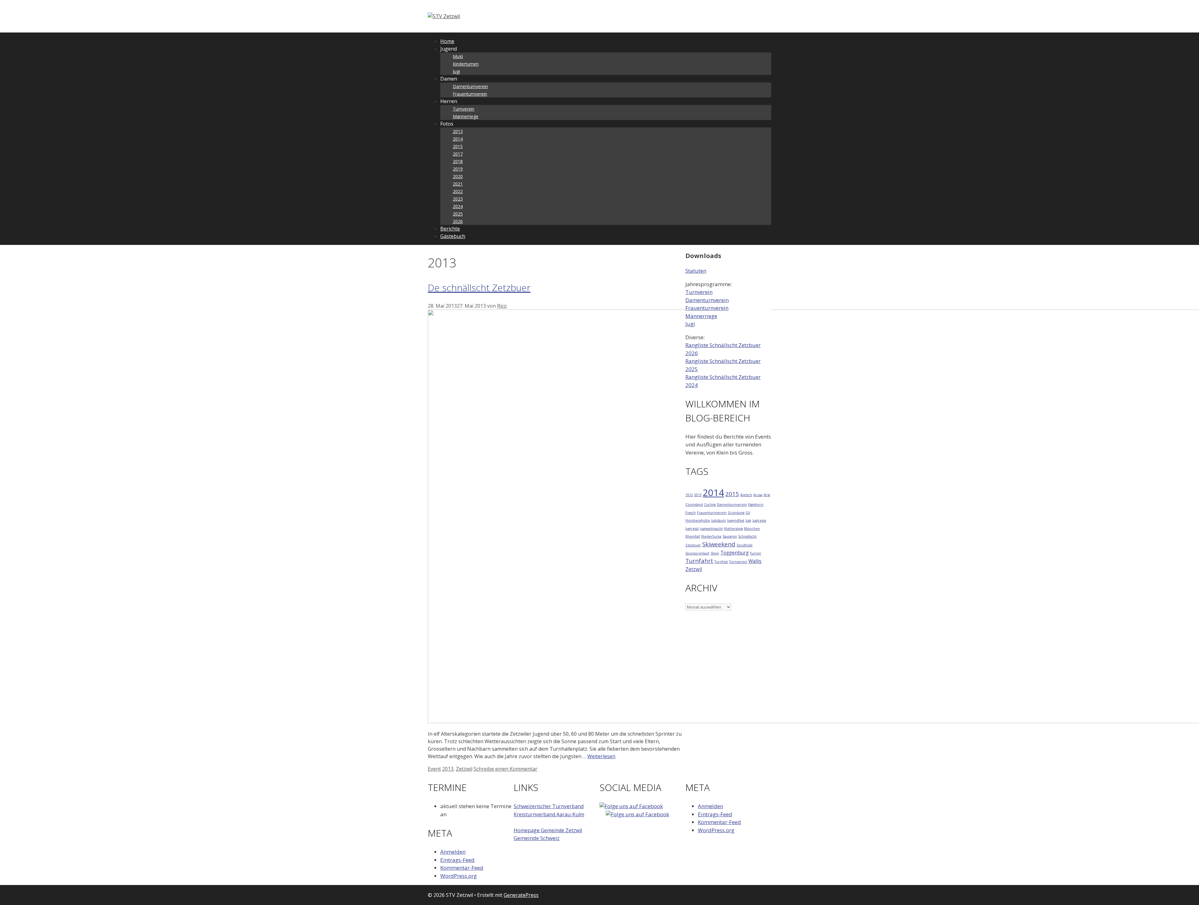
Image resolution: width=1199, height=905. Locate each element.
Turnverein (463, 109)
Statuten (695, 270)
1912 (689, 495)
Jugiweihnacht (711, 528)
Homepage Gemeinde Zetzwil (548, 830)
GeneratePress (521, 895)
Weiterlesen (601, 756)
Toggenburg (734, 552)
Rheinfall (692, 536)
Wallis (755, 561)
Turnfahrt (699, 560)
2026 (458, 221)
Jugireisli (692, 528)
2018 (458, 161)
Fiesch (690, 512)
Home (447, 41)
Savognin (730, 536)
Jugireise (759, 520)
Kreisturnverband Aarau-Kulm (549, 814)
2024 (458, 206)
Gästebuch (452, 236)
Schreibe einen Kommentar (505, 768)
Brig (767, 495)
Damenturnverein (470, 86)
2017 (458, 154)
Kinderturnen (466, 64)
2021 (458, 184)
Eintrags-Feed (457, 859)
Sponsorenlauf (697, 553)
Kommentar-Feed (461, 867)
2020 (458, 176)
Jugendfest (735, 520)
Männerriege (465, 116)
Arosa (757, 495)
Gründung (736, 512)
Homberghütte (697, 520)
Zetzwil (464, 768)
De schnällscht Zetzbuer (479, 287)
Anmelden (453, 851)
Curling (710, 504)
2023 (458, 199)
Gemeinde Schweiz (537, 838)
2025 (458, 214)
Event (434, 768)
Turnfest (721, 561)
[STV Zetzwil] (444, 16)
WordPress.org (458, 875)
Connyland (694, 504)
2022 (458, 191)
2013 (458, 131)
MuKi (458, 56)
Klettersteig (733, 528)
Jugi (456, 71)
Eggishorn (755, 504)
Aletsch (746, 495)
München (752, 528)
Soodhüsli (744, 545)
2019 (458, 169)
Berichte (450, 228)
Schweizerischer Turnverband (549, 806)
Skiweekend (718, 544)
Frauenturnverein (470, 94)
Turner (755, 553)
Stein (715, 553)
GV (748, 512)
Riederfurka (711, 536)
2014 (458, 139)
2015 (458, 146)
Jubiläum (718, 520)
